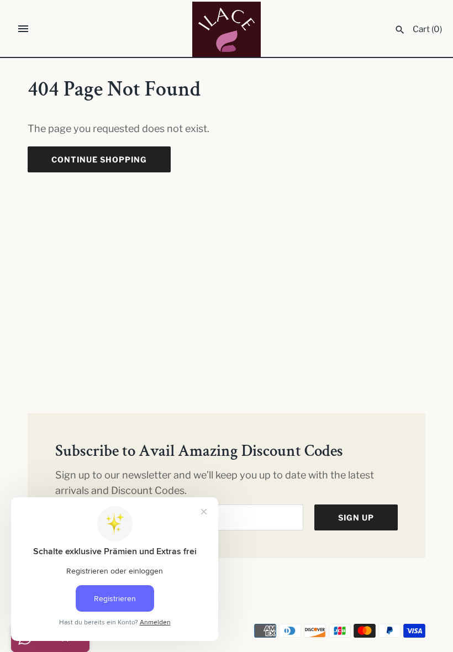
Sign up (356, 517)
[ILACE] (226, 29)
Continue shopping (99, 159)
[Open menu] (23, 29)
